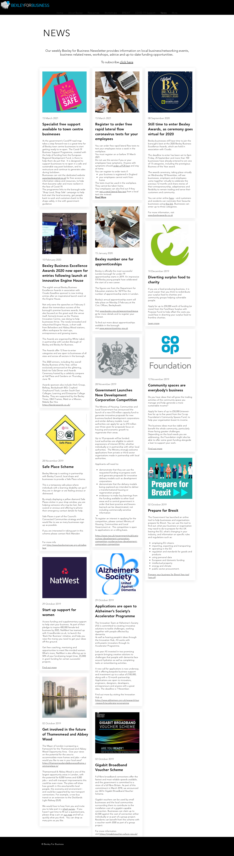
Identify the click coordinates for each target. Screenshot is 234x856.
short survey (69, 808)
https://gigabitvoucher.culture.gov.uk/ (118, 833)
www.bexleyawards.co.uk (160, 215)
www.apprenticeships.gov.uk (113, 328)
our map (68, 814)
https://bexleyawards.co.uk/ (56, 404)
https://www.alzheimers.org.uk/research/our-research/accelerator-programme (117, 701)
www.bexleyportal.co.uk (54, 178)
